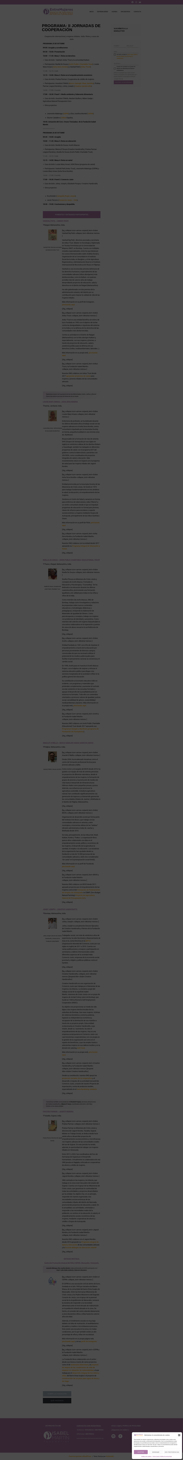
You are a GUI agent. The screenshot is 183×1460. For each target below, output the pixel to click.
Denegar (155, 1452)
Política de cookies (146, 1456)
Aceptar (141, 1452)
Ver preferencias (172, 1452)
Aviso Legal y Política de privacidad (162, 1456)
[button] (179, 1435)
